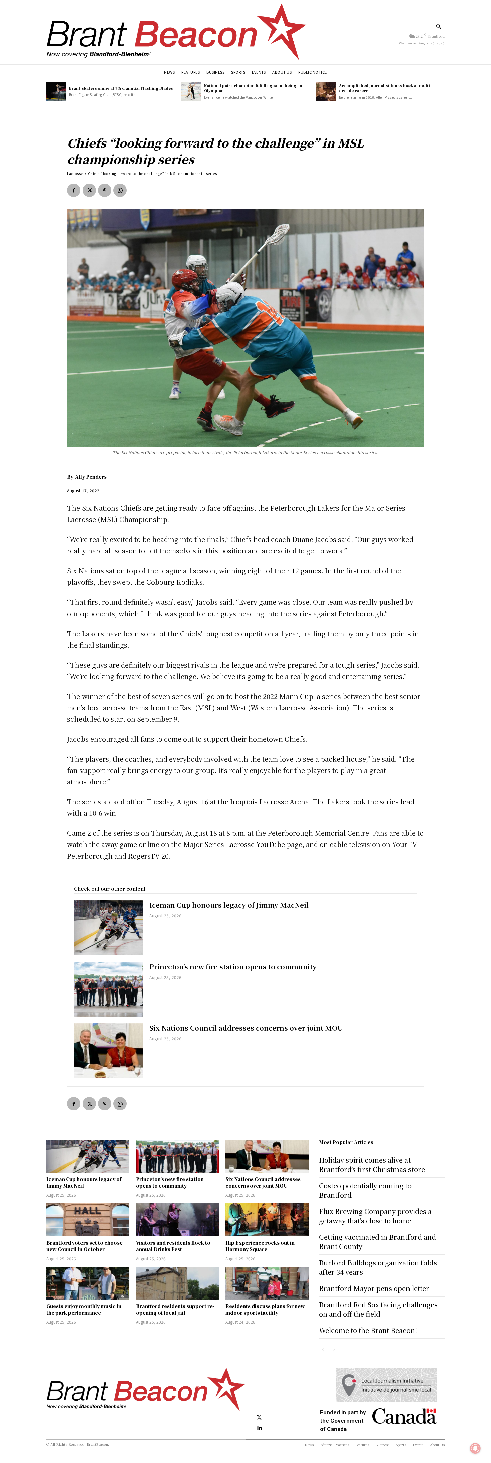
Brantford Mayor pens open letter (374, 1288)
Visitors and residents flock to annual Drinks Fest (173, 1246)
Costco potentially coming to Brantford (365, 1190)
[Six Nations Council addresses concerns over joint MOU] (108, 1050)
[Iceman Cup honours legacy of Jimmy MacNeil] (108, 927)
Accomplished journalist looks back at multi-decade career (385, 88)
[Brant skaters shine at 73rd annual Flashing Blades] (56, 91)
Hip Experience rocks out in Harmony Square (260, 1246)
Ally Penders (91, 476)
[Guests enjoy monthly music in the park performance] (87, 1283)
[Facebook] (73, 190)
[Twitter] (89, 190)
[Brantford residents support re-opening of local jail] (177, 1283)
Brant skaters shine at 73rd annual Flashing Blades (121, 88)
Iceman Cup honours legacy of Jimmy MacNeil (229, 905)
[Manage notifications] (475, 1448)
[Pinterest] (104, 190)
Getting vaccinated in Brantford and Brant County (377, 1241)
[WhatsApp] (120, 190)
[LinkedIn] (259, 1428)
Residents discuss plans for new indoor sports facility (265, 1309)
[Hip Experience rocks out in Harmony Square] (266, 1219)
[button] (439, 26)
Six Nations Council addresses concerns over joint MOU (246, 1028)
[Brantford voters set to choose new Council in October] (87, 1219)
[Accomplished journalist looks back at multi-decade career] (326, 91)
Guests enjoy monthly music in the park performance (83, 1309)
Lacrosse (75, 173)
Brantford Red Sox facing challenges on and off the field (378, 1309)
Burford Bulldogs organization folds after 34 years (378, 1267)
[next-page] (334, 1350)
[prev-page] (323, 1350)
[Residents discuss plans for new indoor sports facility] (266, 1283)
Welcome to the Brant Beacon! (368, 1330)
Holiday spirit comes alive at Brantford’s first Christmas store (372, 1164)
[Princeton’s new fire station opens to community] (108, 989)
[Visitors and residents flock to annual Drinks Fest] (177, 1219)
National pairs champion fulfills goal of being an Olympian (253, 88)
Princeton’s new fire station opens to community (233, 966)
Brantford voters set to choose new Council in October (84, 1246)
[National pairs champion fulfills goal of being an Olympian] (191, 91)
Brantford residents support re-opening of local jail (175, 1309)
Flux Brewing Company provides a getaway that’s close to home (375, 1215)
